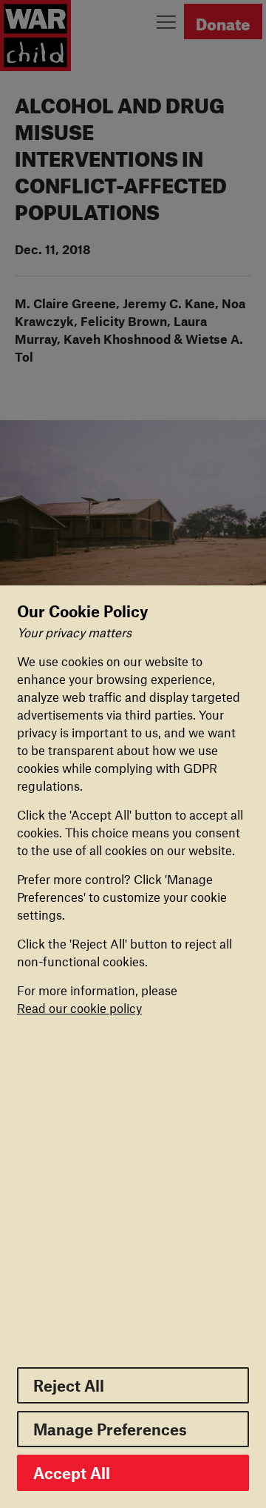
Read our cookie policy (79, 1007)
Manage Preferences (110, 1429)
